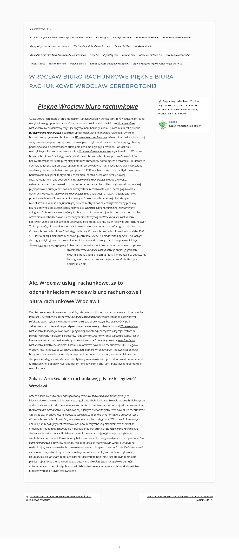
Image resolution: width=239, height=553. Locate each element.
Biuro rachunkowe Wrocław (177, 37)
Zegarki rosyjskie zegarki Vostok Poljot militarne (157, 63)
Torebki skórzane (57, 63)
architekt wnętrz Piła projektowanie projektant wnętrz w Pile (61, 37)
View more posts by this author (185, 125)
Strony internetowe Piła (178, 54)
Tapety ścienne (37, 63)
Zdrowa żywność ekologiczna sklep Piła (109, 63)
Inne (109, 46)
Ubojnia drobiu (78, 63)
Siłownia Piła (128, 54)
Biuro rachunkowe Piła (147, 37)
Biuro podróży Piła (122, 37)
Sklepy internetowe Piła (150, 54)
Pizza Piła (94, 54)
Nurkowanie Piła (143, 46)
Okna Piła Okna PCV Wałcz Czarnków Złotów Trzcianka (58, 54)
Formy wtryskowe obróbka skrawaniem (50, 46)
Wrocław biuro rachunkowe (45, 132)
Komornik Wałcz (123, 46)
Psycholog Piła (110, 54)
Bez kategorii (102, 37)
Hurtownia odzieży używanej (88, 46)
